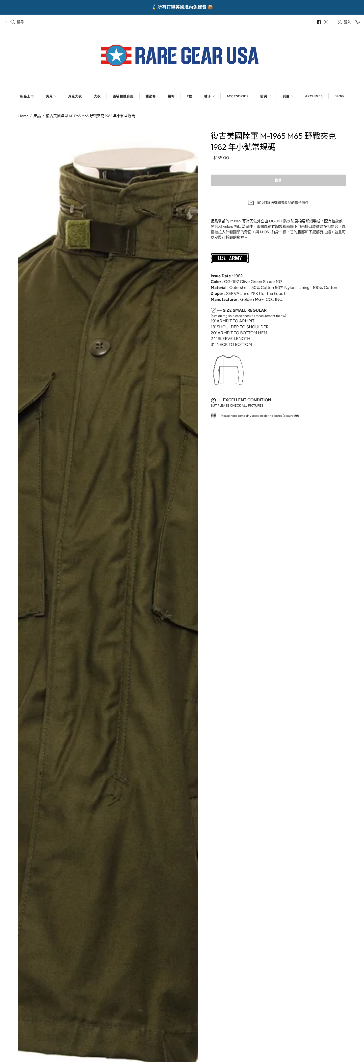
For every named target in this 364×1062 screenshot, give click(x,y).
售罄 (278, 180)
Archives (314, 96)
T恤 (189, 96)
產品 (37, 115)
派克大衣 (75, 96)
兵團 (286, 96)
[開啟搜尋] (12, 22)
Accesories (237, 96)
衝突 (263, 96)
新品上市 (27, 96)
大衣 (97, 96)
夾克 (49, 96)
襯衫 (171, 96)
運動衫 (151, 96)
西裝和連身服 (123, 96)
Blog (339, 96)
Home (23, 115)
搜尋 (20, 22)
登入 (347, 22)
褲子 (207, 96)
